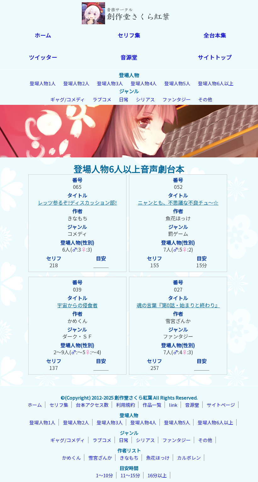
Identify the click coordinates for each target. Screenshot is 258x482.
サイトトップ (215, 57)
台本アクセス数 (92, 404)
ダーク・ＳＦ (77, 336)
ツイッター (43, 57)
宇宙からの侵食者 (77, 305)
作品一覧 (152, 404)
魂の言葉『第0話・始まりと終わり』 (178, 305)
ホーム (43, 35)
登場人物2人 (76, 83)
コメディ (77, 233)
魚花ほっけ (178, 218)
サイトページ (221, 404)
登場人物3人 (110, 83)
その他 (205, 99)
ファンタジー (176, 99)
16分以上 (157, 475)
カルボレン (189, 457)
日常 (123, 99)
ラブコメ (102, 99)
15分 (201, 265)
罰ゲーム (178, 233)
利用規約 (125, 404)
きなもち (77, 218)
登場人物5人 (177, 83)
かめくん (77, 321)
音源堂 (129, 57)
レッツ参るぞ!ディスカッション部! (77, 202)
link (173, 404)
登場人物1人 (43, 83)
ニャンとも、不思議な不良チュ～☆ (178, 202)
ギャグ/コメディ (67, 99)
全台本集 (215, 35)
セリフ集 (129, 35)
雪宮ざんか (178, 321)
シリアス (145, 99)
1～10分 (104, 475)
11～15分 (130, 475)
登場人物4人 (144, 83)
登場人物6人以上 (215, 83)
